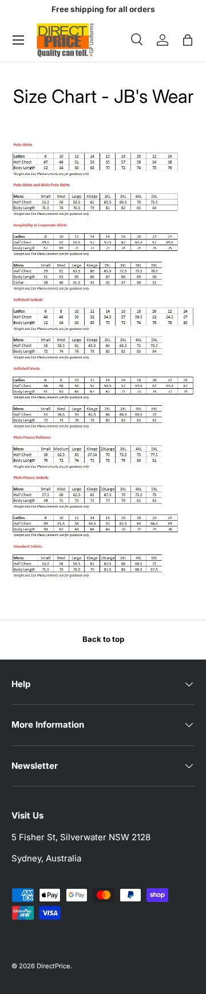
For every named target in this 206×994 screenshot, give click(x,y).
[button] (187, 40)
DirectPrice (53, 966)
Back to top (103, 639)
